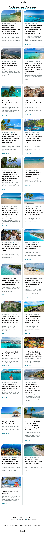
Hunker (15, 527)
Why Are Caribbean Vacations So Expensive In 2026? (11, 103)
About (14, 517)
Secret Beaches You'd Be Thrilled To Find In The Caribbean (33, 174)
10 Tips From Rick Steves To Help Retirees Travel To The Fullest (33, 103)
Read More (4, 43)
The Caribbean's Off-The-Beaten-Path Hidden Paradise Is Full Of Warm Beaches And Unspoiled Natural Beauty (33, 426)
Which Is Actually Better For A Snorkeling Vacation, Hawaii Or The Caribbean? (11, 461)
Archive (20, 517)
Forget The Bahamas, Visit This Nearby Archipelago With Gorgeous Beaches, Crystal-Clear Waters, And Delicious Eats (33, 67)
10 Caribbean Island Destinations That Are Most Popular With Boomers (34, 461)
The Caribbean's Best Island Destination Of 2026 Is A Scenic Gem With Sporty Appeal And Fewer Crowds (33, 138)
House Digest (37, 525)
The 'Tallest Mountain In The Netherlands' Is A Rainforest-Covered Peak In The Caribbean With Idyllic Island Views (10, 176)
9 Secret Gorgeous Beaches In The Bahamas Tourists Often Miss (33, 246)
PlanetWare (29, 527)
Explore (22, 525)
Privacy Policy (28, 517)
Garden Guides (28, 525)
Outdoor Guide (21, 527)
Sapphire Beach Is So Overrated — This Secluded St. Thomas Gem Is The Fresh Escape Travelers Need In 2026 (11, 29)
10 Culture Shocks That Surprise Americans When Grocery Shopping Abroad (33, 354)
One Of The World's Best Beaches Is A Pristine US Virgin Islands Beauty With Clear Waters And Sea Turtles (11, 212)
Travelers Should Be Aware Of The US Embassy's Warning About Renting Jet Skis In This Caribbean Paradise (34, 282)
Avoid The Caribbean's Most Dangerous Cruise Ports (10, 65)
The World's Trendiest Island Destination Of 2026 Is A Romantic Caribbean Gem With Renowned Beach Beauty (11, 138)
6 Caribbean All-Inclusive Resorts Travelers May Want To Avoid (10, 354)
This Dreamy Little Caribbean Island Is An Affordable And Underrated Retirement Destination (32, 388)
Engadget (6, 525)
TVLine (16, 525)
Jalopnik (11, 525)
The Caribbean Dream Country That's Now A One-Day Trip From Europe (11, 386)
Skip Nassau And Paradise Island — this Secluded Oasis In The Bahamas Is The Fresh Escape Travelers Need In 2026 (33, 29)
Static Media (15, 519)
